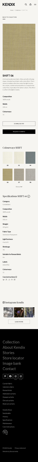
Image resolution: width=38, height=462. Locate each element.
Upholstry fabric (8, 387)
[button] (9, 312)
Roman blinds (7, 390)
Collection (18, 10)
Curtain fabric (7, 384)
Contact (9, 368)
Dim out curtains (8, 400)
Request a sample (19, 131)
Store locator (13, 358)
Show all (18, 186)
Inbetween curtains (9, 394)
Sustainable (7, 413)
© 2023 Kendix (7, 448)
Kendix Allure (7, 410)
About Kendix (14, 347)
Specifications (7, 420)
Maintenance (7, 423)
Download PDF (19, 123)
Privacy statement (20, 448)
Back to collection (10, 17)
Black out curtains (9, 404)
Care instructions (8, 427)
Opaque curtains (8, 397)
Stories (8, 352)
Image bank (12, 363)
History (5, 417)
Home (11, 10)
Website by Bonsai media (10, 451)
